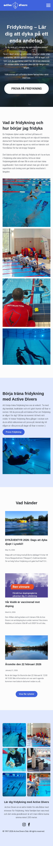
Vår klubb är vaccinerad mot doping (22, 604)
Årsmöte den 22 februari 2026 (23, 664)
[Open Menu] (48, 5)
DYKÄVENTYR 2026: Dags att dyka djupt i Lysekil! (26, 542)
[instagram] (24, 824)
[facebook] (29, 824)
